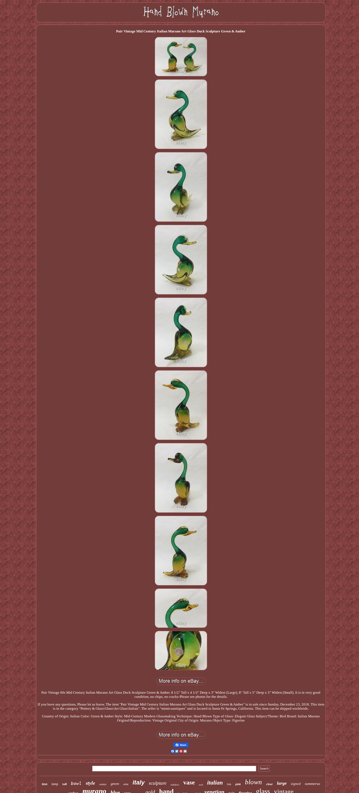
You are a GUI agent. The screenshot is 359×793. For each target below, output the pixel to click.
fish (229, 784)
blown (253, 782)
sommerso (312, 784)
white (125, 784)
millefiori (175, 784)
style (90, 783)
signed (296, 784)
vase (189, 782)
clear (269, 784)
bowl (76, 783)
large (282, 783)
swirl (201, 785)
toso (44, 784)
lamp (55, 784)
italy (139, 782)
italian (215, 782)
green (115, 784)
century (103, 784)
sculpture (157, 783)
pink (238, 784)
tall (64, 784)
